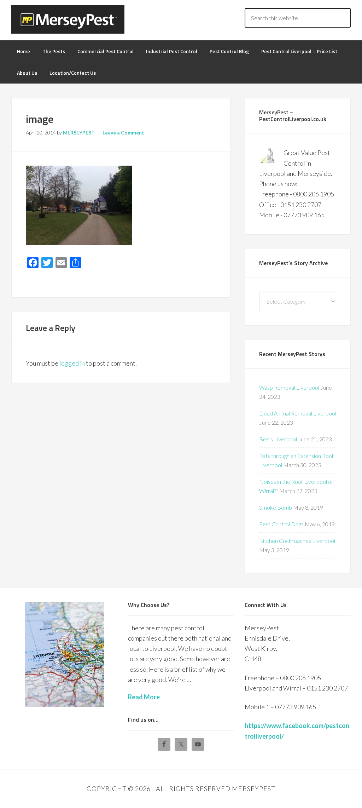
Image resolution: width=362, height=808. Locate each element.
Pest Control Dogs (281, 524)
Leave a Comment (123, 133)
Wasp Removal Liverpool (289, 387)
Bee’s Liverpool (278, 439)
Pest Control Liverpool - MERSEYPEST (67, 19)
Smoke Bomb (275, 507)
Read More (144, 697)
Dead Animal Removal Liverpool (297, 413)
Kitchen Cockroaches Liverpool (297, 540)
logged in (72, 363)
